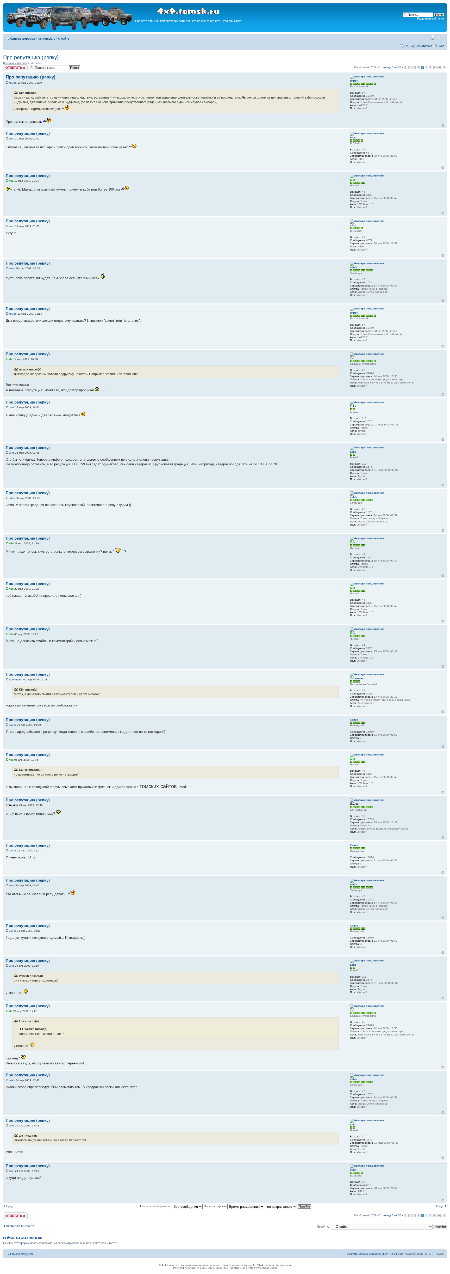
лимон (13, 82)
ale (10, 359)
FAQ (407, 45)
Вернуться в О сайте (20, 1225)
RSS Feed (396, 1253)
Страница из (389, 67)
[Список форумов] (70, 29)
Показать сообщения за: (155, 1206)
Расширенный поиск (430, 18)
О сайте (63, 38)
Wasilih (13, 805)
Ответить (9, 66)
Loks (11, 407)
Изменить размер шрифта (440, 37)
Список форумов (22, 38)
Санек (12, 724)
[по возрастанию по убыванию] (288, 1206)
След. (440, 1206)
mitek (12, 268)
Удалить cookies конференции (367, 1253)
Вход (441, 45)
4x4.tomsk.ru (46, 38)
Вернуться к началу (442, 125)
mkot (11, 138)
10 (444, 67)
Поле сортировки (215, 1206)
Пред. (10, 1206)
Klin (11, 180)
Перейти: (323, 1226)
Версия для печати (432, 37)
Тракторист (16, 679)
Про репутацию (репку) (31, 57)
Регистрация (423, 45)
